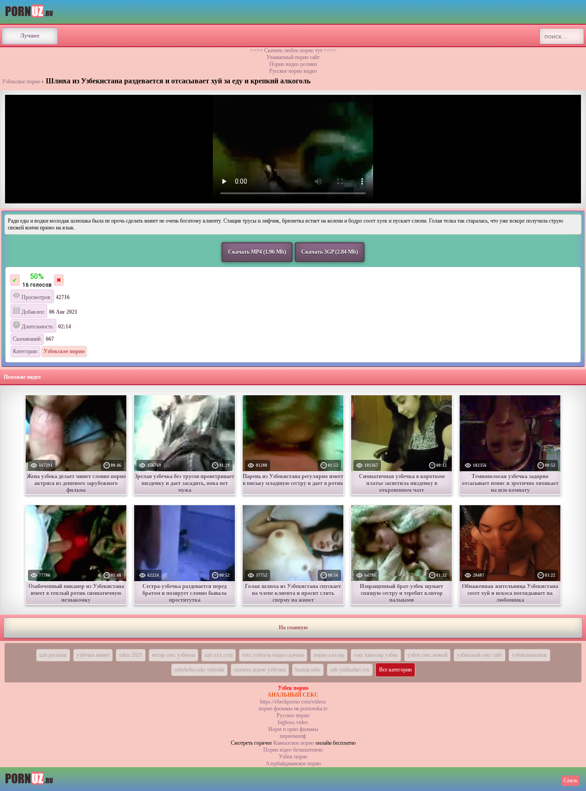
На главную (293, 627)
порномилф (293, 736)
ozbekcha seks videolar (199, 669)
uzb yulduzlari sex (349, 669)
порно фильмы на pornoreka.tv (293, 708)
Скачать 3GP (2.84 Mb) (329, 252)
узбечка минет (92, 655)
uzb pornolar (53, 655)
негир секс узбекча (173, 655)
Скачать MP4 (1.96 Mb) (257, 252)
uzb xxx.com (219, 655)
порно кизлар (329, 655)
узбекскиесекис (529, 655)
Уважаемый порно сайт (293, 57)
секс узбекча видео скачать (273, 655)
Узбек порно (293, 756)
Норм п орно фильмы (293, 729)
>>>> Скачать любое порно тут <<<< (293, 50)
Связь (570, 780)
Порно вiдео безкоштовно (293, 750)
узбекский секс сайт (479, 655)
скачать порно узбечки (260, 669)
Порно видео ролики (293, 64)
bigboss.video (293, 722)
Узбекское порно (21, 81)
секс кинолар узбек (376, 655)
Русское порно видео (293, 71)
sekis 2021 (130, 655)
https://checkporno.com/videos (293, 701)
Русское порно (293, 715)
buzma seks (307, 669)
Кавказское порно (293, 743)
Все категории (395, 669)
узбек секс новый (427, 655)
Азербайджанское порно (293, 763)
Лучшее (29, 36)
